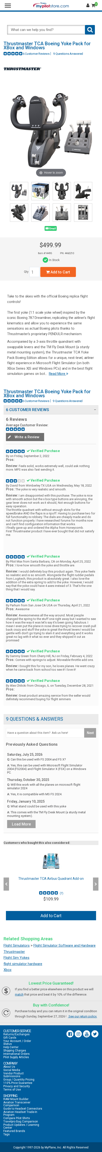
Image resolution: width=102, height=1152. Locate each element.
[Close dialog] (96, 545)
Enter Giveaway (27, 581)
